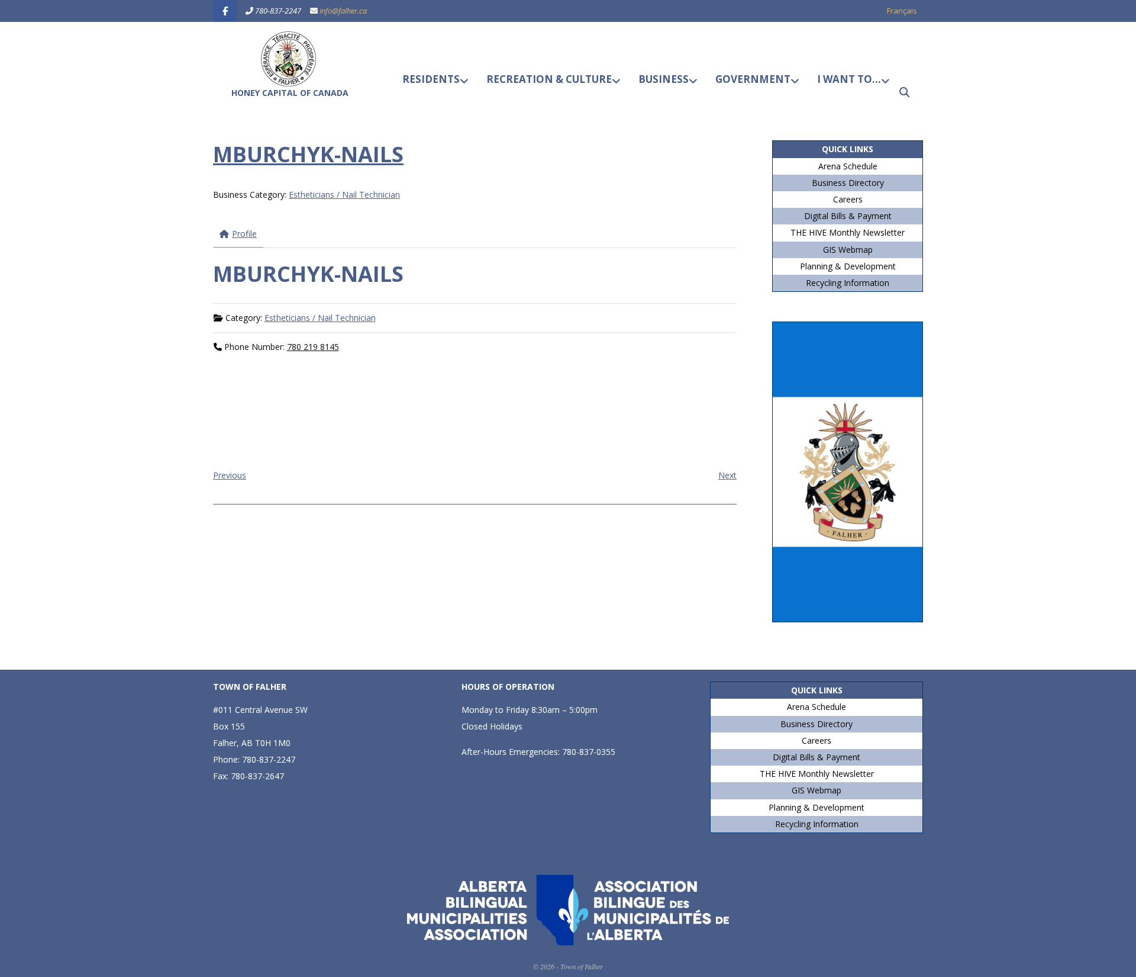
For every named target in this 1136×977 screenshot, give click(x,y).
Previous (229, 475)
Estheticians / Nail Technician (344, 194)
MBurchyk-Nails (308, 154)
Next (727, 475)
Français (902, 10)
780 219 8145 (313, 346)
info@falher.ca (343, 10)
